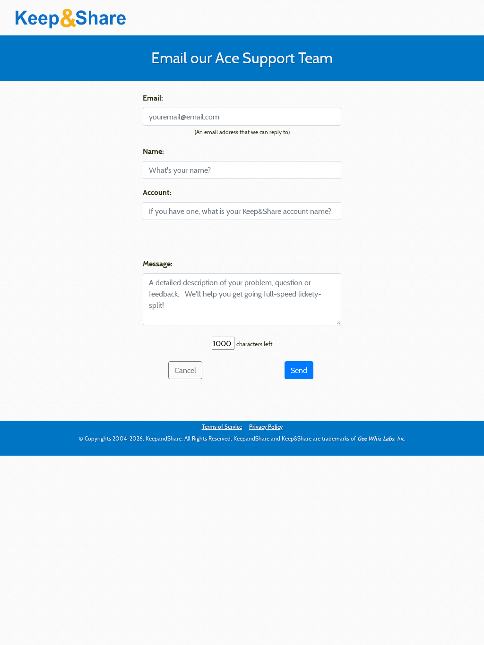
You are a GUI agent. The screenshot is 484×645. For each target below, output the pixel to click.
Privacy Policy (266, 426)
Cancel (185, 370)
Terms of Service (222, 426)
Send (299, 370)
